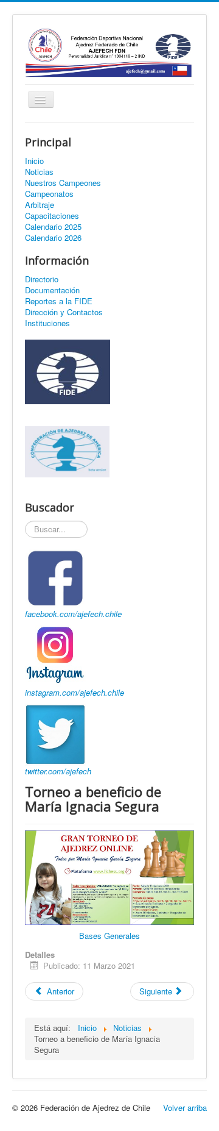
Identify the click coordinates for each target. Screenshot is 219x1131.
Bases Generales (109, 935)
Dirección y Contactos (64, 312)
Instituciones (47, 323)
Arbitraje (39, 204)
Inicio (34, 160)
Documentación (52, 290)
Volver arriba (185, 1107)
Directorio (41, 279)
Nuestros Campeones (63, 182)
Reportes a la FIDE (58, 301)
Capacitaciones (52, 215)
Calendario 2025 (53, 226)
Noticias (39, 171)
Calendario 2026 (53, 237)
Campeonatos (49, 193)
